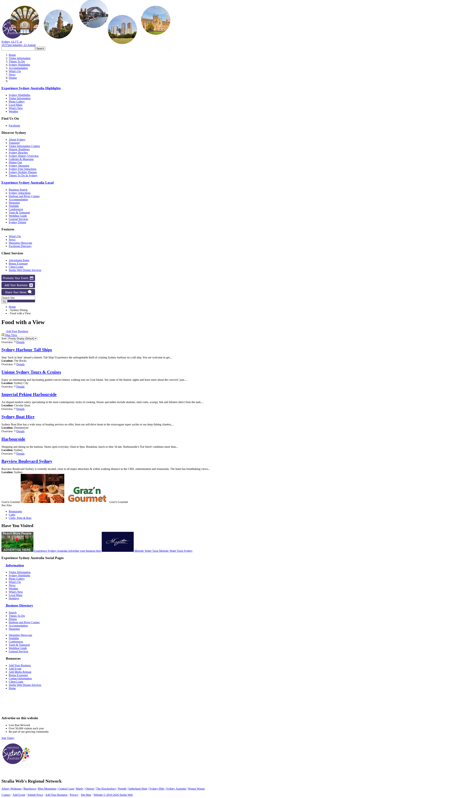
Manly (79, 788)
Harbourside (13, 439)
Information (14, 565)
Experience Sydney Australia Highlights (31, 88)
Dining (13, 77)
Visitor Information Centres (24, 146)
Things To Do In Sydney (23, 175)
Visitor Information (20, 58)
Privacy (74, 794)
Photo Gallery (17, 101)
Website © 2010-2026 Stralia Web (113, 794)
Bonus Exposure (18, 263)
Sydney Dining (17, 222)
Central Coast (66, 788)
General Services (18, 219)
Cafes (12, 514)
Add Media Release (20, 671)
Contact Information (20, 678)
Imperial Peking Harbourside (29, 394)
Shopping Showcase (20, 242)
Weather (13, 111)
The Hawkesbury (106, 788)
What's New (16, 108)
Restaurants (15, 511)
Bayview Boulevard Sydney (26, 461)
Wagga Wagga (196, 788)
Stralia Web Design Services (25, 270)
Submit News (35, 794)
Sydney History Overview (24, 155)
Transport (14, 142)
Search (13, 612)
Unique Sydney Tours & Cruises (31, 372)
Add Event (15, 668)
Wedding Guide (18, 215)
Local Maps (15, 104)
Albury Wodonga (11, 788)
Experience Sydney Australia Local (27, 182)
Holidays (14, 598)
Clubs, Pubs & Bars (20, 517)
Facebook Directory (20, 246)
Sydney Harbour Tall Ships (26, 349)
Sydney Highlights (19, 64)
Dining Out (15, 162)
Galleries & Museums (21, 159)
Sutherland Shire (137, 788)
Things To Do (17, 61)
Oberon (89, 788)
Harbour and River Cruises (24, 196)
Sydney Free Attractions (22, 168)
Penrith (122, 788)
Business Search (18, 189)
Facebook (14, 125)
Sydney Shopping (19, 165)
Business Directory (19, 605)
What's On (15, 71)
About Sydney (17, 139)
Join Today (8, 738)
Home (12, 54)
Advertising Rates (19, 260)
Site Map (86, 794)
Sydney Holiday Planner (23, 172)
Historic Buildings (19, 149)
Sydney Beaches (18, 152)
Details (21, 342)
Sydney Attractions (20, 192)
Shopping (14, 202)
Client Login (16, 266)
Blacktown (29, 788)
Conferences (16, 209)
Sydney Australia (176, 788)
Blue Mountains (47, 788)
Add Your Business (16, 331)
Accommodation (18, 68)
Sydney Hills (156, 788)
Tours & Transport (19, 212)
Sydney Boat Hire (18, 416)
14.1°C (18, 43)
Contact (5, 794)
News (12, 74)
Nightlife (14, 206)
